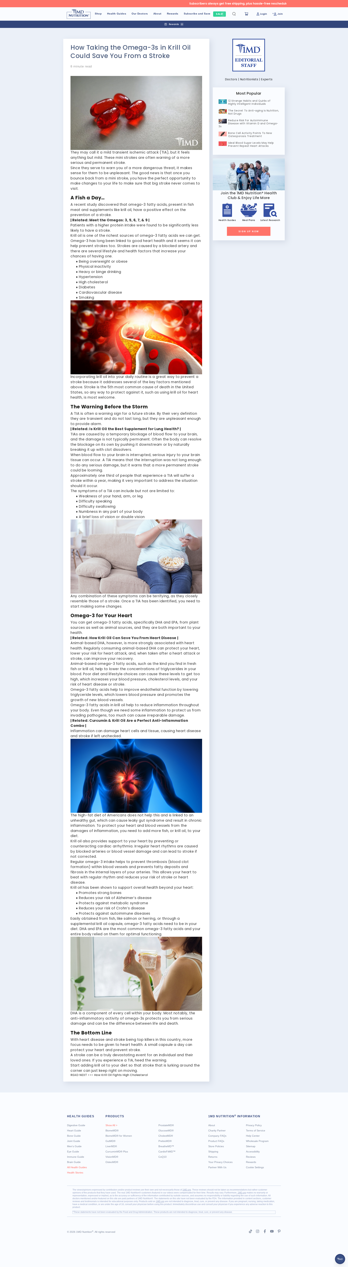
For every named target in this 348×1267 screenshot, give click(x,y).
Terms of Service (255, 1130)
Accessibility (253, 1151)
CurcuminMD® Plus (116, 1151)
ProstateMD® (166, 1125)
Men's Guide (74, 1146)
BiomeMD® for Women (118, 1135)
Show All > (111, 1125)
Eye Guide (73, 1151)
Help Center (253, 1135)
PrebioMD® (165, 1141)
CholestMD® (165, 1135)
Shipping (213, 1151)
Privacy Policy (254, 1125)
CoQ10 (162, 1156)
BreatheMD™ (166, 1146)
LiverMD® (111, 1146)
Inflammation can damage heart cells (105, 730)
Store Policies (216, 1146)
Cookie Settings (255, 1167)
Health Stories (75, 1172)
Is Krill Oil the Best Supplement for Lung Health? (134, 429)
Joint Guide (73, 1141)
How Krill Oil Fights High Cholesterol (121, 1075)
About (211, 1125)
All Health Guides (77, 1167)
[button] (237, 14)
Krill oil (76, 235)
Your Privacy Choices (220, 1162)
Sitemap (250, 1146)
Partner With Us (217, 1167)
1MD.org (187, 1190)
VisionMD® (111, 1156)
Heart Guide (74, 1130)
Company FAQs (217, 1135)
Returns (212, 1156)
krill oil (126, 209)
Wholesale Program (257, 1141)
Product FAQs (216, 1141)
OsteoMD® (111, 1162)
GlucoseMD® (166, 1130)
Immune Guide (75, 1156)
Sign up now (249, 231)
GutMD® (110, 1141)
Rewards (251, 1162)
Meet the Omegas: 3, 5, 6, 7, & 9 (118, 220)
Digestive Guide (76, 1125)
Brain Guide (74, 1162)
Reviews (251, 1156)
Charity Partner (217, 1130)
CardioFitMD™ (166, 1151)
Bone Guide (74, 1135)
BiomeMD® (112, 1130)
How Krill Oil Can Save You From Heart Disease (132, 637)
